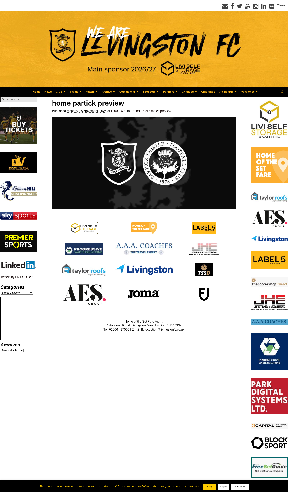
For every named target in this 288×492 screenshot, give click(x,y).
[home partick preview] (144, 163)
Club (59, 91)
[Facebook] (232, 7)
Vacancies (248, 91)
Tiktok (281, 5)
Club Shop (208, 91)
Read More (240, 486)
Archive (107, 91)
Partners (168, 91)
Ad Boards (226, 91)
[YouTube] (247, 7)
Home (36, 91)
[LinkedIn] (263, 7)
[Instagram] (255, 7)
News (48, 91)
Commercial (127, 91)
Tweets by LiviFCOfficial (17, 277)
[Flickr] (271, 7)
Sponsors (149, 91)
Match (90, 91)
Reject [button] (223, 486)
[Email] (225, 7)
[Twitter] (239, 7)
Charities (188, 91)
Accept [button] (210, 486)
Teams (74, 91)
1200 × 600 (118, 111)
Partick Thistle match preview (150, 111)
